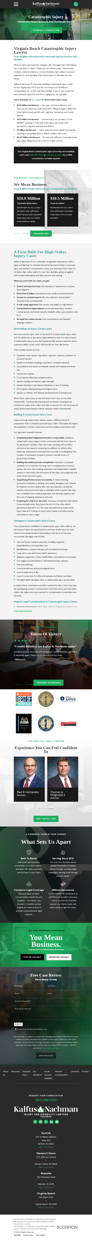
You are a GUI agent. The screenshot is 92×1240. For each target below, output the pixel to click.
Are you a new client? (23, 1001)
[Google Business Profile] (46, 1122)
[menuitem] (17, 1235)
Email (49, 993)
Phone (17, 993)
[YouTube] (57, 1122)
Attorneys (15, 1071)
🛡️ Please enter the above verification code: (31, 1029)
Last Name (51, 986)
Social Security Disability (48, 1075)
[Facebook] (35, 1122)
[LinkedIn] (51, 1122)
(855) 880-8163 (36, 155)
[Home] (46, 4)
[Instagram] (40, 1122)
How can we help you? (23, 1009)
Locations (75, 1071)
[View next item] (25, 233)
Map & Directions (46, 1147)
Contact (85, 1071)
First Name (19, 986)
